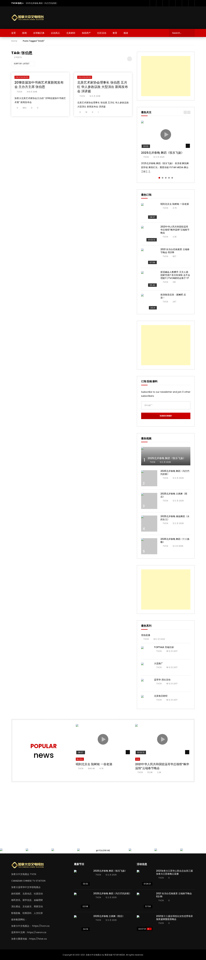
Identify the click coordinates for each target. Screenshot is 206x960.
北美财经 (70, 33)
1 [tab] (159, 178)
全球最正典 (38, 33)
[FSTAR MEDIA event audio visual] (78, 850)
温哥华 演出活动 (162, 679)
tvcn (19, 91)
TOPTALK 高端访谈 (164, 647)
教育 (115, 33)
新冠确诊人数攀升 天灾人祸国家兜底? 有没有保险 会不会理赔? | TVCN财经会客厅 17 (175, 275)
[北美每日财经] (146, 700)
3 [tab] (166, 178)
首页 (13, 33)
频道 (126, 33)
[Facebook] (153, 3)
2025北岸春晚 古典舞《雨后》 (173, 495)
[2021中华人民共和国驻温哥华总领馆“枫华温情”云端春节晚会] (149, 234)
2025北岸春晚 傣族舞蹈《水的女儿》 (174, 518)
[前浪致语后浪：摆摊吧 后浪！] (149, 302)
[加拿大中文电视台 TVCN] (29, 17)
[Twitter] (159, 3)
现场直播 (145, 635)
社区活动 (101, 33)
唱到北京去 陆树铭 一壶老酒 (174, 204)
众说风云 (55, 33)
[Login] (191, 3)
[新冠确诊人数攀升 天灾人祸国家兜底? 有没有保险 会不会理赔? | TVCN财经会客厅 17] (149, 279)
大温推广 (158, 663)
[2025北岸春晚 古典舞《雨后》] (149, 501)
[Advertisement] (136, 17)
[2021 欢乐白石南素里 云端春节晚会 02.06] (149, 257)
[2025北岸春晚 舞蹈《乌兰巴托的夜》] (149, 478)
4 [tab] (169, 178)
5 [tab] (172, 178)
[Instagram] (172, 3)
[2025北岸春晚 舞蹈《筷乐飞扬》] (165, 456)
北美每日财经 (161, 695)
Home (14, 41)
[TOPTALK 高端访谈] (146, 651)
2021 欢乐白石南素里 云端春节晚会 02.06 (174, 251)
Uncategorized (21, 77)
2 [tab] (162, 178)
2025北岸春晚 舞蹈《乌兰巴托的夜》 (42, 3)
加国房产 (86, 33)
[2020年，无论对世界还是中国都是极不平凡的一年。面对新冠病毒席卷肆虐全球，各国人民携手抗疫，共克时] (27, 850)
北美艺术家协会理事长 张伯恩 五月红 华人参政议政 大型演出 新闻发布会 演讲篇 (102, 86)
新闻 (24, 33)
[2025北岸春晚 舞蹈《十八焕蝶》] (149, 546)
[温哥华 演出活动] (146, 683)
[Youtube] (166, 3)
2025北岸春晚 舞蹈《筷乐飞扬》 (162, 153)
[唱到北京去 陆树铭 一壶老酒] (149, 211)
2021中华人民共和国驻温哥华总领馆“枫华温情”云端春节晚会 (174, 229)
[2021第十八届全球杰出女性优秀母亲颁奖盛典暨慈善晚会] (145, 923)
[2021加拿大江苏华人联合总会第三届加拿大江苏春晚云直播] (145, 878)
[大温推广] (146, 667)
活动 (137, 759)
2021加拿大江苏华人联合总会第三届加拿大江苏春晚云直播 (174, 872)
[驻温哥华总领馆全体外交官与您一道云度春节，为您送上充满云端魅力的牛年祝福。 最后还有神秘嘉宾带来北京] (1, 850)
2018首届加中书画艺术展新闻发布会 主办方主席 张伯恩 (39, 84)
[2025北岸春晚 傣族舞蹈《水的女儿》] (149, 524)
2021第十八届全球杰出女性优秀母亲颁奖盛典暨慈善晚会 (174, 918)
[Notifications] (185, 3)
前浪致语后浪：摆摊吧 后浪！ (173, 296)
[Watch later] (178, 3)
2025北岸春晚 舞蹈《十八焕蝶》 (174, 540)
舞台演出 (80, 759)
